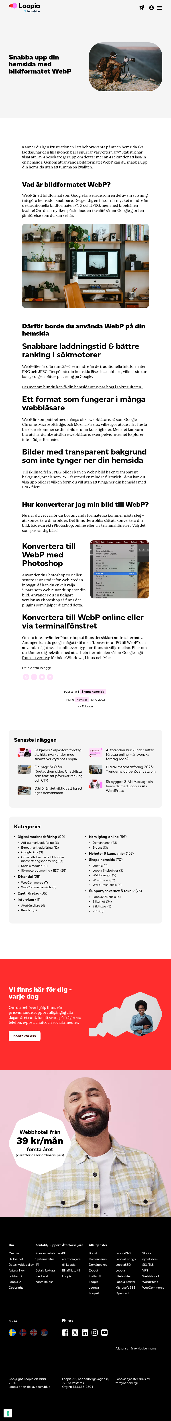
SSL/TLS (148, 1265)
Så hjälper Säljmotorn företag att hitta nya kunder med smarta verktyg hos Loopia (58, 754)
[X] (50, 677)
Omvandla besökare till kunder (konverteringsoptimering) (42, 859)
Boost (93, 1253)
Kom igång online (104, 837)
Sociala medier (31, 866)
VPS (95, 911)
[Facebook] (26, 677)
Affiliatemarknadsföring (37, 843)
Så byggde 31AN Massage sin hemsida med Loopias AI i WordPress (129, 786)
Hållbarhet (16, 1259)
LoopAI (94, 1293)
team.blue (43, 1387)
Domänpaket (98, 1265)
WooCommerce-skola (36, 887)
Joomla (98, 866)
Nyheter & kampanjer (107, 853)
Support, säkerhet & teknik (111, 891)
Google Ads (29, 852)
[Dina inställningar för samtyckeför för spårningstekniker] (8, 1413)
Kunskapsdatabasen (49, 1253)
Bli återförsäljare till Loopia (71, 1259)
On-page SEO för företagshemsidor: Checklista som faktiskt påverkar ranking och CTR (59, 773)
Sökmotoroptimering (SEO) (40, 870)
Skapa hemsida (92, 692)
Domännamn (101, 843)
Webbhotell (150, 1276)
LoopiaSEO (123, 1265)
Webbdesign (102, 875)
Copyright (16, 1288)
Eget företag (28, 893)
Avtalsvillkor (17, 1270)
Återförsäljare (30, 905)
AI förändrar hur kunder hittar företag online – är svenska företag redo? (130, 754)
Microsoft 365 (126, 1288)
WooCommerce (32, 883)
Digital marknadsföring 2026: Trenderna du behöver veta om (131, 769)
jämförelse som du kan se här (47, 215)
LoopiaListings (126, 1259)
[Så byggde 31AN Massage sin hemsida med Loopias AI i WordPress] (97, 785)
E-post (97, 848)
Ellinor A (87, 706)
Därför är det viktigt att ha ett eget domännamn (58, 790)
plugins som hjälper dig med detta (52, 605)
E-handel (25, 876)
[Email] (42, 677)
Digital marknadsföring (37, 837)
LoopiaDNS (123, 1253)
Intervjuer (26, 899)
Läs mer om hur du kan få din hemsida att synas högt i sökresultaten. (82, 387)
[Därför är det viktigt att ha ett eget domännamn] (26, 791)
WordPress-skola (105, 885)
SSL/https (99, 906)
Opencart (122, 1293)
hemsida (82, 699)
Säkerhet (99, 901)
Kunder (26, 910)
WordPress (100, 880)
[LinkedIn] (34, 677)
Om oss (14, 1253)
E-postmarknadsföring (37, 848)
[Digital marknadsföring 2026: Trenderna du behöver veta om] (97, 770)
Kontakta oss (24, 1036)
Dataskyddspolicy (21, 1265)
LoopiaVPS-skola (104, 897)
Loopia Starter (125, 1282)
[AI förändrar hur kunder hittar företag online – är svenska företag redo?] (97, 753)
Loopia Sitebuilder (105, 870)
